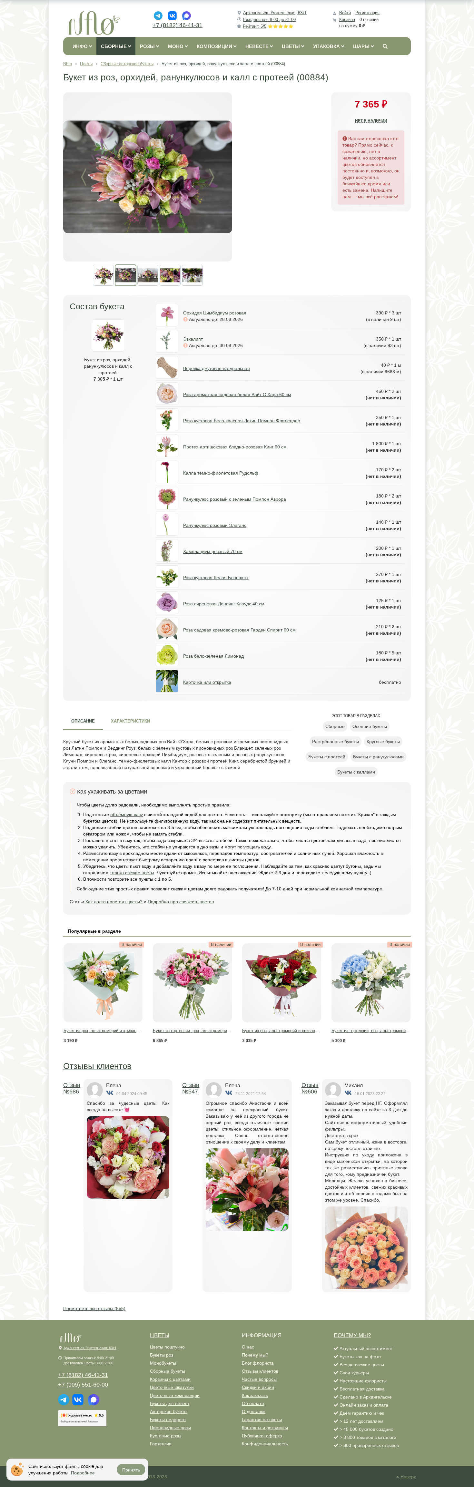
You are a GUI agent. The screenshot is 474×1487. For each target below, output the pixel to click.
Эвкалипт (193, 339)
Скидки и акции (258, 1387)
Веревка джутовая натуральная (216, 368)
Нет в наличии (371, 120)
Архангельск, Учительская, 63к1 (275, 12)
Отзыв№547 (190, 1088)
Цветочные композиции (175, 1395)
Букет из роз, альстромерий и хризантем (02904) (111, 1030)
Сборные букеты (167, 1371)
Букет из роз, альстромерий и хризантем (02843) (289, 1030)
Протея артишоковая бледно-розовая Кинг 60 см (235, 446)
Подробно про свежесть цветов (181, 901)
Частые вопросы (259, 1379)
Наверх (407, 1476)
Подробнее (83, 1472)
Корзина (347, 19)
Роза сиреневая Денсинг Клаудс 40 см (223, 603)
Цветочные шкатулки (172, 1387)
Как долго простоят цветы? (114, 901)
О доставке (253, 1411)
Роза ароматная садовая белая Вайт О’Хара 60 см (237, 394)
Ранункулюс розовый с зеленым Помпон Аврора (234, 499)
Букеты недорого (168, 1419)
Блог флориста (258, 1363)
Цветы (159, 1335)
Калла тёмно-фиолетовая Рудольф (220, 473)
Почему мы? (255, 1355)
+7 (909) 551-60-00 (83, 1384)
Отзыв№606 (310, 1088)
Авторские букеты (168, 1411)
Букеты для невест (169, 1403)
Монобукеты (163, 1363)
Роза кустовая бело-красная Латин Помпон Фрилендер (241, 420)
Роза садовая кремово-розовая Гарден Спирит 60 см (239, 629)
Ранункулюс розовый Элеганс (214, 525)
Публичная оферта (262, 1435)
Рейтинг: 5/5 (268, 26)
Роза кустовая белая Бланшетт (216, 577)
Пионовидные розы (170, 1427)
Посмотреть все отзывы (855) (94, 1308)
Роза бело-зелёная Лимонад (213, 656)
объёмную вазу (126, 814)
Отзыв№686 (71, 1088)
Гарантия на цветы (262, 1419)
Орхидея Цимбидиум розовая (214, 312)
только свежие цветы (132, 872)
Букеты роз (161, 1355)
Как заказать (255, 1395)
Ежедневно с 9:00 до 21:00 (269, 19)
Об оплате (253, 1403)
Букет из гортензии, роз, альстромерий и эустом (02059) (386, 1030)
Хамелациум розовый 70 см (212, 551)
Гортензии (161, 1443)
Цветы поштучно (167, 1346)
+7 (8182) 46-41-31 (177, 25)
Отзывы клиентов (97, 1066)
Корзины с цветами (170, 1379)
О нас (248, 1346)
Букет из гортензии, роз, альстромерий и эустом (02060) (208, 1030)
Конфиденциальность (265, 1443)
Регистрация (367, 12)
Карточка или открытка (207, 682)
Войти (345, 12)
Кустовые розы (165, 1435)
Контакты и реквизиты (265, 1427)
